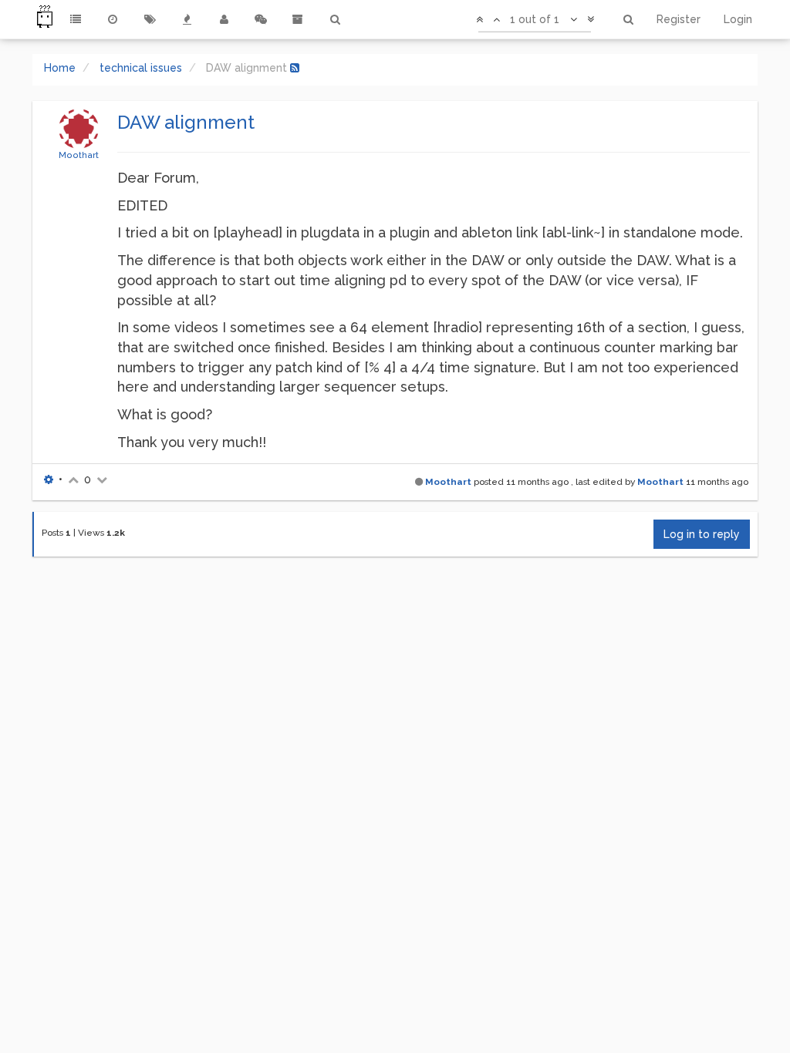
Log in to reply (701, 534)
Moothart (79, 155)
